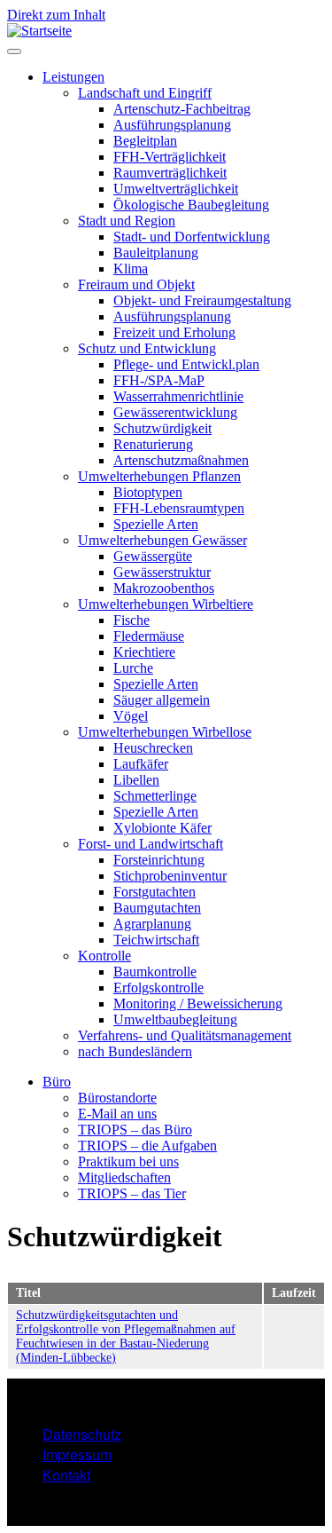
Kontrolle (104, 955)
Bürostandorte (117, 1097)
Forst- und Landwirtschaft (150, 843)
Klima (130, 268)
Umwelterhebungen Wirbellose (164, 731)
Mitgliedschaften (124, 1177)
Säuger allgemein (161, 699)
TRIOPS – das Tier (132, 1193)
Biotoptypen (147, 492)
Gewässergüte (152, 556)
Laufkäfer (140, 763)
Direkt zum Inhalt (56, 14)
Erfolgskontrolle (158, 987)
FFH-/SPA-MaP (159, 380)
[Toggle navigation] (14, 51)
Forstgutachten (154, 891)
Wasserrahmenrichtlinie (178, 396)
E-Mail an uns (117, 1113)
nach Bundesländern (135, 1051)
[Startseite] (39, 30)
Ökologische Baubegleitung (191, 204)
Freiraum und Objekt (136, 284)
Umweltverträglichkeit (175, 188)
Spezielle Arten (155, 524)
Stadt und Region (126, 220)
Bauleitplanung (155, 252)
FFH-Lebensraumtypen (178, 508)
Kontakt (66, 1475)
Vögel (130, 715)
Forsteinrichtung (159, 859)
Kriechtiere (144, 652)
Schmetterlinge (155, 795)
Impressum (77, 1454)
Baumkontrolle (155, 971)
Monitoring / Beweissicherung (197, 1003)
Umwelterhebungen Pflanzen (159, 476)
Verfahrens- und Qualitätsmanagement (184, 1035)
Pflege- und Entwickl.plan (186, 364)
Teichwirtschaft (156, 939)
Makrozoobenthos (163, 588)
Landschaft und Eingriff (145, 92)
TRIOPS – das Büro (135, 1129)
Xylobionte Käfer (162, 827)
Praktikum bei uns (128, 1161)
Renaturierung (153, 444)
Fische (131, 620)
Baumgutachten (157, 907)
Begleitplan (145, 140)
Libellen (136, 779)
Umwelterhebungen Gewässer (162, 540)
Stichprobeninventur (170, 875)
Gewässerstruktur (162, 572)
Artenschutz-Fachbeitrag (182, 108)
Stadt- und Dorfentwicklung (191, 236)
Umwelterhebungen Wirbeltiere (165, 604)
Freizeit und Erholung (174, 332)
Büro (56, 1081)
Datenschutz (81, 1434)
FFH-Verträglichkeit (169, 156)
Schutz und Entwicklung (147, 348)
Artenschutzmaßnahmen (181, 460)
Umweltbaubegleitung (175, 1019)
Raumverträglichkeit (170, 172)
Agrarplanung (152, 923)
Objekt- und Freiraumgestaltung (202, 300)
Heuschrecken (153, 747)
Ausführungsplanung (172, 124)
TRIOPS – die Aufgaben (147, 1145)
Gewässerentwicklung (175, 412)
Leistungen (73, 76)
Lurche (133, 668)
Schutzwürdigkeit (162, 428)
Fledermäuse (148, 636)
